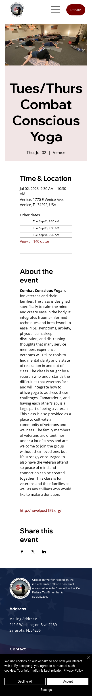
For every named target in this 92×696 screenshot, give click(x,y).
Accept (68, 681)
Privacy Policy (73, 670)
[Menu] (56, 9)
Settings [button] (46, 689)
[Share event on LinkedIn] (44, 551)
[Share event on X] (33, 551)
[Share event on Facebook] (22, 551)
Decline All (25, 681)
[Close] (85, 660)
